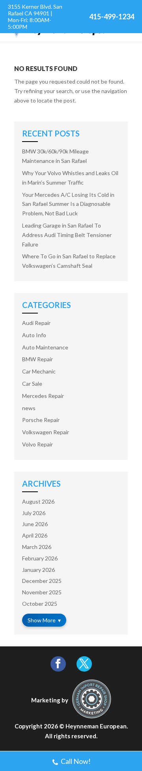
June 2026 (35, 524)
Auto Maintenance (45, 347)
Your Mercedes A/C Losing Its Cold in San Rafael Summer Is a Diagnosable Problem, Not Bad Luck (68, 204)
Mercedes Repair (43, 395)
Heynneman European (96, 726)
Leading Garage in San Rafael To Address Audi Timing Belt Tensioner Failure (67, 235)
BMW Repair (37, 359)
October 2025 (39, 603)
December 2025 (42, 580)
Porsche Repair (41, 419)
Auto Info (34, 335)
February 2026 (40, 558)
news (29, 408)
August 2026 (38, 501)
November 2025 (42, 592)
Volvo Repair (37, 444)
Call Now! (76, 761)
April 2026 (34, 535)
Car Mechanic (39, 371)
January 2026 (38, 569)
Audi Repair (36, 322)
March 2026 (36, 546)
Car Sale (32, 383)
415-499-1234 (111, 16)
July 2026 (33, 513)
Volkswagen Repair (45, 432)
